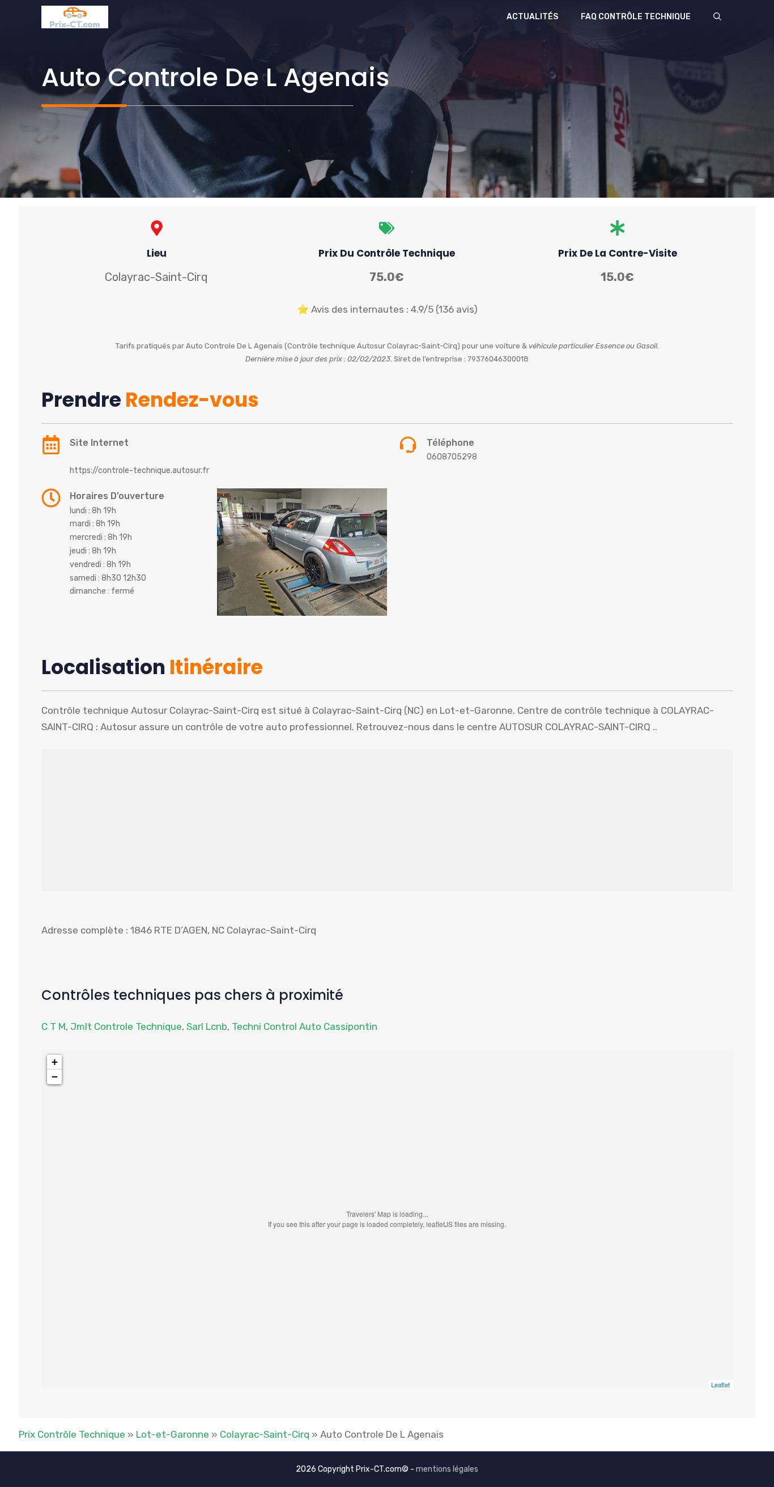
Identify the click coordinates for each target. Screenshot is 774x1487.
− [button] (55, 1077)
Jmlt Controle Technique (126, 1026)
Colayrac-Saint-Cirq (264, 1434)
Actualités (532, 17)
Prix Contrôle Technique (72, 1434)
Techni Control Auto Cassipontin (304, 1026)
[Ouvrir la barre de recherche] (717, 17)
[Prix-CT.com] (74, 17)
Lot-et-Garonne (172, 1434)
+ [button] (55, 1062)
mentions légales (447, 1469)
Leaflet (720, 1384)
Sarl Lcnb (206, 1026)
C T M (53, 1026)
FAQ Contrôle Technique (636, 17)
